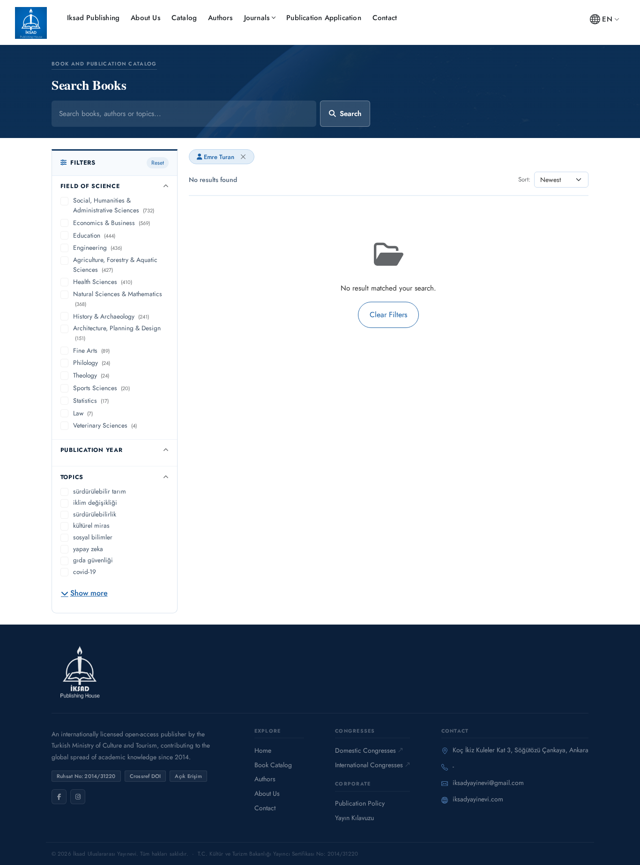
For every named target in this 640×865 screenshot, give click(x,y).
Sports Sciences (101, 388)
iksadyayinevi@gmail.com (488, 782)
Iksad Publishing (93, 18)
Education (94, 235)
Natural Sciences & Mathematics (117, 298)
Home (262, 750)
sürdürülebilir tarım (99, 491)
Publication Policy (360, 803)
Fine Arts (91, 350)
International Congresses (369, 765)
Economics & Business (111, 222)
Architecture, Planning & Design (117, 332)
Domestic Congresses (365, 750)
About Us (145, 18)
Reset (157, 163)
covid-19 (84, 571)
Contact (384, 18)
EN (607, 19)
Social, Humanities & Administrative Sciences (113, 205)
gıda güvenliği (93, 560)
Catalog (184, 18)
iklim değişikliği (95, 502)
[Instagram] (77, 796)
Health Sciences (102, 281)
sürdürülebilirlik (94, 514)
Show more (89, 593)
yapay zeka (88, 548)
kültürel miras (91, 525)
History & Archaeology (111, 316)
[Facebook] (59, 796)
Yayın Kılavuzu (354, 817)
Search (350, 114)
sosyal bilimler (92, 537)
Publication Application (323, 18)
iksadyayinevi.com (478, 799)
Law (83, 413)
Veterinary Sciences (105, 425)
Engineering (97, 247)
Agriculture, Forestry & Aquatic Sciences (115, 264)
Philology (91, 362)
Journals (257, 18)
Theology (91, 375)
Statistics (91, 400)
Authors (220, 18)
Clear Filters (388, 314)
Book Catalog (273, 765)
